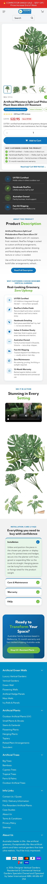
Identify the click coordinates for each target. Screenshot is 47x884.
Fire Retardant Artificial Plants (17, 805)
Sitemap (7, 827)
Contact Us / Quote (12, 796)
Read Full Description (23, 270)
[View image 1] (7, 89)
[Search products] (32, 18)
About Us (7, 814)
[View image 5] (42, 89)
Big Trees (7, 761)
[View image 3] (25, 89)
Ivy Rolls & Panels (11, 702)
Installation (23, 542)
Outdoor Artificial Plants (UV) (17, 716)
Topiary (6, 738)
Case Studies (9, 809)
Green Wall (8, 685)
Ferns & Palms (9, 778)
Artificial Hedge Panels (14, 694)
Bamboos (7, 765)
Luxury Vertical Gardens (14, 676)
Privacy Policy (9, 823)
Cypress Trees (9, 769)
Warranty (23, 592)
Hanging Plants (10, 734)
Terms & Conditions (12, 818)
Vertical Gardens (11, 680)
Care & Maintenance (23, 582)
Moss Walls (8, 698)
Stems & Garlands (11, 725)
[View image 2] (16, 89)
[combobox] (23, 18)
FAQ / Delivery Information (16, 801)
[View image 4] (33, 89)
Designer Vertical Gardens (27, 867)
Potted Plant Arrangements (16, 742)
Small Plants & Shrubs (13, 721)
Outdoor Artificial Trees (14, 783)
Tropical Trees (9, 774)
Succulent (7, 747)
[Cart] (42, 11)
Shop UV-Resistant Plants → (23, 650)
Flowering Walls (10, 689)
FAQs (23, 601)
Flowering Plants (11, 729)
